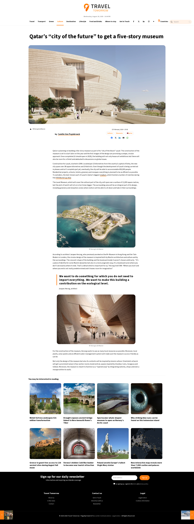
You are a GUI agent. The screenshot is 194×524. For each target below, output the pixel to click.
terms (118, 272)
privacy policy (127, 272)
